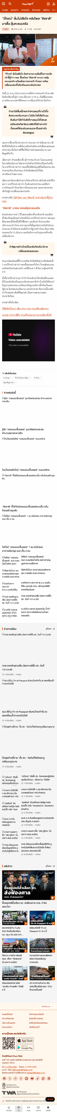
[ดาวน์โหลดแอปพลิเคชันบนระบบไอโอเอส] (25, 1040)
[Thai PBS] (28, 3)
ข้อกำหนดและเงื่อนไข (36, 1014)
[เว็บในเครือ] (3, 4)
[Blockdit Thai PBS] (43, 1078)
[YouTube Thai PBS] (32, 1078)
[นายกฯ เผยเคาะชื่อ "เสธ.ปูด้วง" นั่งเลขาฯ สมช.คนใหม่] (11, 835)
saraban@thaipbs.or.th (36, 1072)
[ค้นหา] (9, 3)
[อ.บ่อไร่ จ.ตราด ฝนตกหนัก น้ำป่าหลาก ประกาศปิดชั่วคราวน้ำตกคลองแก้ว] (11, 613)
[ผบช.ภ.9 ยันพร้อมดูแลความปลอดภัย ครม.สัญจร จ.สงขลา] (11, 822)
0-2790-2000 (11, 1067)
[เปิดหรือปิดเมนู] (48, 3)
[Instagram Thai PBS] (15, 1078)
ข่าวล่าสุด (6, 377)
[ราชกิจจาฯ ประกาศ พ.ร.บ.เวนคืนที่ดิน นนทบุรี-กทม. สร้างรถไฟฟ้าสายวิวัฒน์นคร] (11, 587)
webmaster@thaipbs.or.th (22, 1069)
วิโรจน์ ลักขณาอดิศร (21, 377)
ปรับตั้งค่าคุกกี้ (34, 1027)
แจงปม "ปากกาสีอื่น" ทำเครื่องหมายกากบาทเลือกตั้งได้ (27, 315)
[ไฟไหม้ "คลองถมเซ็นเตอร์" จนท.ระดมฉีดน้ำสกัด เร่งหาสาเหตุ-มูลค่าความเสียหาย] (11, 561)
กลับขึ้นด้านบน (45, 1006)
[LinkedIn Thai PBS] (49, 1078)
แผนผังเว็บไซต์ (7, 1014)
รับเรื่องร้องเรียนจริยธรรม (38, 1022)
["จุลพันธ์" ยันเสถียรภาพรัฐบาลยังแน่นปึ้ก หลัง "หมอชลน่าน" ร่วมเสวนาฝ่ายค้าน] (11, 807)
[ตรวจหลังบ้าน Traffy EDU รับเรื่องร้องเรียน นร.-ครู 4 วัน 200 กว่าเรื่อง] (14, 918)
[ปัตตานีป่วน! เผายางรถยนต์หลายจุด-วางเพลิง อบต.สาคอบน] (11, 574)
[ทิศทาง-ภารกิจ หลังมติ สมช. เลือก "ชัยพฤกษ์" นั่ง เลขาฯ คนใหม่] (14, 945)
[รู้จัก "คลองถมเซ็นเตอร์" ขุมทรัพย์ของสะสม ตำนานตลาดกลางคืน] (28, 411)
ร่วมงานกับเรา (7, 1027)
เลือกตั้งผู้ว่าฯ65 (8, 382)
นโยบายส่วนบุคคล (8, 1022)
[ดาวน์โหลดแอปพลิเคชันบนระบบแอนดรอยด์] (25, 1047)
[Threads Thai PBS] (21, 1078)
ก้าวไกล (36, 377)
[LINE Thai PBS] (26, 1078)
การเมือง (5, 29)
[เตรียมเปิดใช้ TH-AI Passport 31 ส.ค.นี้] (42, 918)
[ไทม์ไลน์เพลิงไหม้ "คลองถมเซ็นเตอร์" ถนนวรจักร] (28, 452)
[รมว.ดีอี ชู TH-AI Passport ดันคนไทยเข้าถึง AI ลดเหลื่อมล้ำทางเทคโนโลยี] (28, 694)
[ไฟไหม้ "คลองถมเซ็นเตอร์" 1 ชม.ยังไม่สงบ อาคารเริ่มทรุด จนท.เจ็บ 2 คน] (28, 529)
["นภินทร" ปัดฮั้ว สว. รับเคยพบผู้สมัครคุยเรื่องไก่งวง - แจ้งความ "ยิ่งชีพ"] (11, 780)
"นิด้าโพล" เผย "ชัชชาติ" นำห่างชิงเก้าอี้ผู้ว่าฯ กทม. (27, 199)
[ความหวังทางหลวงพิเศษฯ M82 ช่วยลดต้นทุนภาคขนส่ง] (42, 945)
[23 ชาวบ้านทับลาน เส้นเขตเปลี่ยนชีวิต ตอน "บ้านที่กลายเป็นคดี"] (42, 973)
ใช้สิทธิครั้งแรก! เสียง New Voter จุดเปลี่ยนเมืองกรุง (25, 309)
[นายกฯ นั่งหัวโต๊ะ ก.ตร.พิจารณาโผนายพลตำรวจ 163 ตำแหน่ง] (11, 794)
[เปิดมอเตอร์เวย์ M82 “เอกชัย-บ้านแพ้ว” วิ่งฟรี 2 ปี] (14, 973)
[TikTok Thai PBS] (38, 1078)
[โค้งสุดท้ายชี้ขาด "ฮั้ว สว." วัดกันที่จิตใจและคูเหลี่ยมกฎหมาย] (28, 740)
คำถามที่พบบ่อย (8, 1018)
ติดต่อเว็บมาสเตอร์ (36, 1018)
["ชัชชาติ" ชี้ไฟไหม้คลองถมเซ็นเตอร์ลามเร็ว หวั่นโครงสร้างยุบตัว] (28, 489)
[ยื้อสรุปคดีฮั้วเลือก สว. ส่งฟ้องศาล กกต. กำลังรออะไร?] (28, 885)
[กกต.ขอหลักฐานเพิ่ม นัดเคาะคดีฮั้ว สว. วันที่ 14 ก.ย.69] (11, 600)
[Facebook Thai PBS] (4, 1078)
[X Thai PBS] (10, 1078)
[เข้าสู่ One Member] (54, 4)
